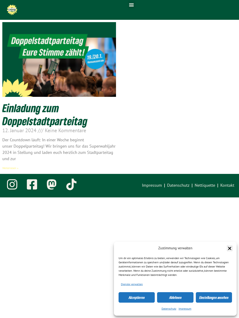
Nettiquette (205, 185)
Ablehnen (175, 297)
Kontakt (227, 185)
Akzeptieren (137, 297)
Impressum (185, 308)
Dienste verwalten (132, 284)
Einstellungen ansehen (213, 297)
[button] (229, 248)
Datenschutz (169, 308)
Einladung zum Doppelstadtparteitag (45, 114)
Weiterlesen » (10, 168)
